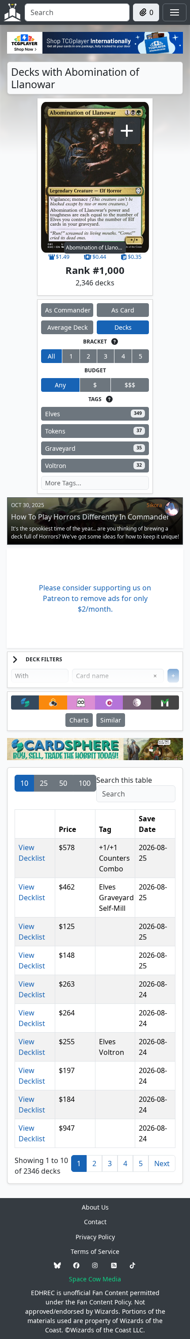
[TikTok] (133, 1265)
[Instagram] (95, 1265)
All (51, 356)
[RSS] (114, 1265)
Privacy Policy (95, 1237)
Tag (105, 829)
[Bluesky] (57, 1265)
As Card (122, 310)
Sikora (154, 505)
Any (60, 385)
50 (63, 783)
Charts (79, 720)
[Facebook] (76, 1265)
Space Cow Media (95, 1279)
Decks (123, 327)
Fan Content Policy (104, 1302)
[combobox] (77, 12)
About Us (95, 1207)
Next (162, 1163)
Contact (95, 1222)
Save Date (147, 824)
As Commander (68, 310)
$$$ (130, 385)
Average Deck (67, 327)
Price (67, 829)
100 (85, 783)
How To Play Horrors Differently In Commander (90, 517)
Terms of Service (95, 1251)
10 (24, 783)
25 (44, 783)
